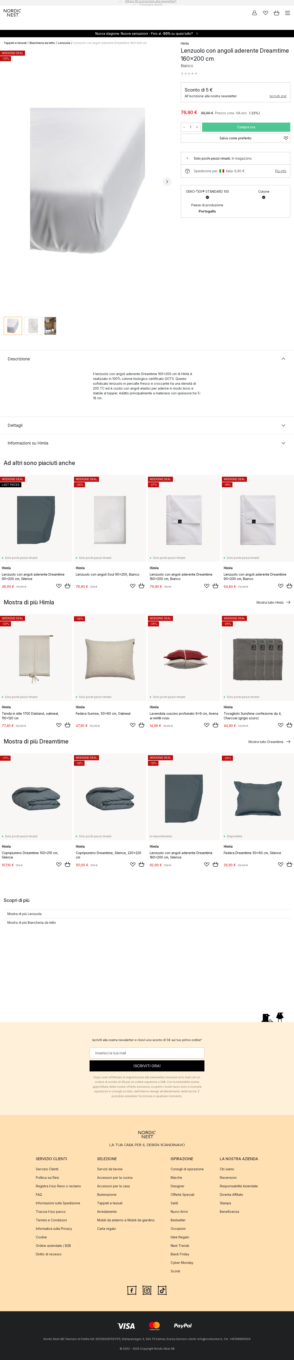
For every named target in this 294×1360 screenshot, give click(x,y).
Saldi (174, 1203)
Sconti (175, 1271)
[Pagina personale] (254, 12)
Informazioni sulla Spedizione (58, 1203)
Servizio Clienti (47, 1169)
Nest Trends (180, 1246)
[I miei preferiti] (265, 12)
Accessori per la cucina (115, 1177)
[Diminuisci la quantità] (184, 127)
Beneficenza (229, 1212)
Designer (177, 1186)
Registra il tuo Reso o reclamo (58, 1186)
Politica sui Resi (47, 1177)
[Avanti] (167, 181)
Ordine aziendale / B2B (53, 1246)
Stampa (225, 1203)
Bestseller (178, 1220)
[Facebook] (131, 1290)
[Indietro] (8, 181)
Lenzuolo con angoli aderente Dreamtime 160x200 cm (110, 43)
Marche (176, 1177)
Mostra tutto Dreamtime (266, 742)
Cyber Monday (182, 1263)
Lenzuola (64, 43)
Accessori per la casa (113, 1186)
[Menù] (287, 12)
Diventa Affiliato (231, 1194)
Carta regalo (106, 1229)
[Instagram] (147, 1290)
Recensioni (228, 1177)
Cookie (41, 1237)
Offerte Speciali (182, 1194)
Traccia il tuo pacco (51, 1212)
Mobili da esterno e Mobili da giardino (126, 1220)
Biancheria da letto (42, 43)
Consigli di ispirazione (187, 1169)
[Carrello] (276, 12)
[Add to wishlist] (58, 586)
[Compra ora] (67, 585)
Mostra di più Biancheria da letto (31, 922)
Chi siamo (227, 1169)
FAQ (39, 1194)
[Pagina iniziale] (12, 13)
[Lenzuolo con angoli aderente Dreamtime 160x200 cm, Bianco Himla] (87, 181)
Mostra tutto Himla (270, 602)
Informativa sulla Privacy (54, 1229)
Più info (280, 171)
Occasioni (178, 1229)
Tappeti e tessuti (15, 43)
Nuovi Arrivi (179, 1212)
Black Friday (180, 1254)
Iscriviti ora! (278, 96)
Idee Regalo (180, 1237)
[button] (189, 73)
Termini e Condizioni (51, 1220)
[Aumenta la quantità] (197, 127)
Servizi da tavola (109, 1169)
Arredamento (107, 1212)
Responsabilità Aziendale (239, 1186)
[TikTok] (162, 1290)
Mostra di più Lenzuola (24, 914)
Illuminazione (106, 1194)
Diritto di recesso (49, 1254)
